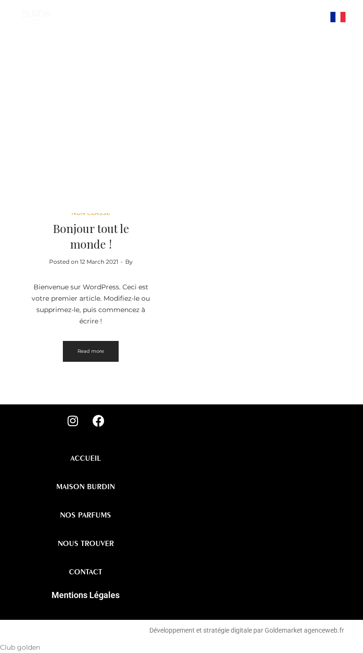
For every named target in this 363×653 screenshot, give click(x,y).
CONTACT (85, 571)
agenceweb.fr (324, 630)
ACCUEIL (163, 128)
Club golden (20, 647)
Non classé (90, 212)
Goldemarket (284, 630)
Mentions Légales (86, 595)
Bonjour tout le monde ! (91, 236)
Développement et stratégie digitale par (206, 630)
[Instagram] (308, 16)
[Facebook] (308, 40)
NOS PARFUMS (85, 514)
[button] (277, 12)
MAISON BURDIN (85, 486)
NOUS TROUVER (86, 543)
